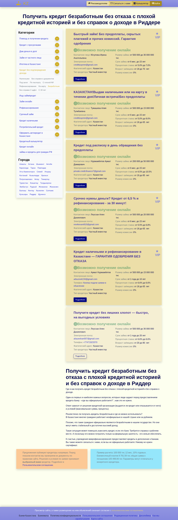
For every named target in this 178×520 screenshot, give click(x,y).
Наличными (24, 79)
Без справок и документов (43, 79)
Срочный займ (26, 114)
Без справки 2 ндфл (27, 90)
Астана (31, 164)
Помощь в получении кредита (33, 39)
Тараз (32, 168)
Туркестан (23, 183)
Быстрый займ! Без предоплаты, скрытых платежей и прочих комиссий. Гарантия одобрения (107, 38)
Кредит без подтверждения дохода (32, 71)
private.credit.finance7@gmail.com (90, 171)
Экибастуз (23, 187)
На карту (42, 86)
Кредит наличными (28, 121)
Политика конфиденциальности (65, 516)
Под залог (23, 82)
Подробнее (80, 79)
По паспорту (35, 82)
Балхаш (22, 190)
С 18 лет (42, 90)
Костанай (23, 175)
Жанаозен (54, 187)
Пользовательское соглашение (97, 516)
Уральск (44, 175)
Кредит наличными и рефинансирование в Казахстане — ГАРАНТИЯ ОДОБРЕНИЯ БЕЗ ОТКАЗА (107, 256)
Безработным (54, 86)
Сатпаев (49, 190)
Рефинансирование (27, 86)
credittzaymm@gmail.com (85, 65)
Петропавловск (25, 179)
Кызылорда (34, 175)
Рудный (33, 187)
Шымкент (40, 164)
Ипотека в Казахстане (30, 64)
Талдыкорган (45, 183)
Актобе (49, 164)
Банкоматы (43, 516)
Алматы (22, 164)
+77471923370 (90, 342)
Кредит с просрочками (30, 45)
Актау (36, 179)
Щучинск (41, 194)
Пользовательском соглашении (38, 465)
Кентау (31, 190)
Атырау (48, 172)
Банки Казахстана (27, 516)
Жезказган (43, 187)
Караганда (23, 168)
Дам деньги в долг (28, 51)
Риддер (33, 194)
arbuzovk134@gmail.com (85, 279)
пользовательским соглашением (127, 510)
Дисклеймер (145, 516)
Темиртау (45, 179)
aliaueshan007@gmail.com (86, 339)
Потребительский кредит (31, 127)
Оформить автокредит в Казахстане (31, 134)
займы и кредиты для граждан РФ (35, 152)
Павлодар (42, 168)
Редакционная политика (125, 516)
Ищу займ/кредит (27, 96)
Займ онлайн (25, 101)
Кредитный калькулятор (30, 141)
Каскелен (40, 190)
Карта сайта (97, 519)
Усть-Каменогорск (27, 172)
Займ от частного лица (30, 58)
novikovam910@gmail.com (86, 224)
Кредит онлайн (26, 147)
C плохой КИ (48, 82)
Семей (39, 172)
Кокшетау (34, 183)
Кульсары (23, 194)
